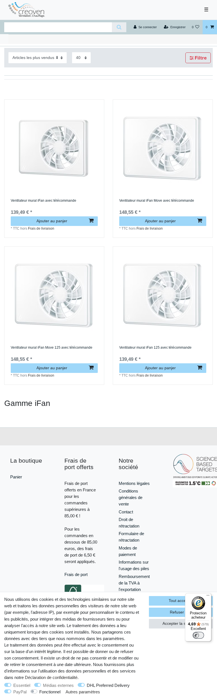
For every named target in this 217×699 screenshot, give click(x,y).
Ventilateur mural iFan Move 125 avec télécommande (51, 348)
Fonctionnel (49, 691)
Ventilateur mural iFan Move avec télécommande (156, 201)
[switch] (198, 635)
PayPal (20, 691)
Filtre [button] (201, 58)
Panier (16, 476)
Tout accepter (181, 600)
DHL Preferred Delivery (108, 685)
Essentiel (21, 685)
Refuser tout (181, 612)
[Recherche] (119, 27)
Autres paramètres (83, 691)
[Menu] (208, 596)
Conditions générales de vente (130, 497)
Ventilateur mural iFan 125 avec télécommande (155, 348)
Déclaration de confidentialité (51, 677)
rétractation (129, 540)
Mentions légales (134, 483)
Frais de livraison (41, 228)
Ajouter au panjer (51, 221)
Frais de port (76, 574)
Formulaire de (131, 533)
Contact (126, 511)
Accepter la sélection (180, 623)
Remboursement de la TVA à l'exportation (134, 583)
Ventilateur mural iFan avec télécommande (43, 201)
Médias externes (58, 685)
